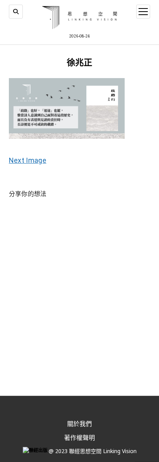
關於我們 (79, 424)
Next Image (27, 160)
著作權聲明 (79, 438)
